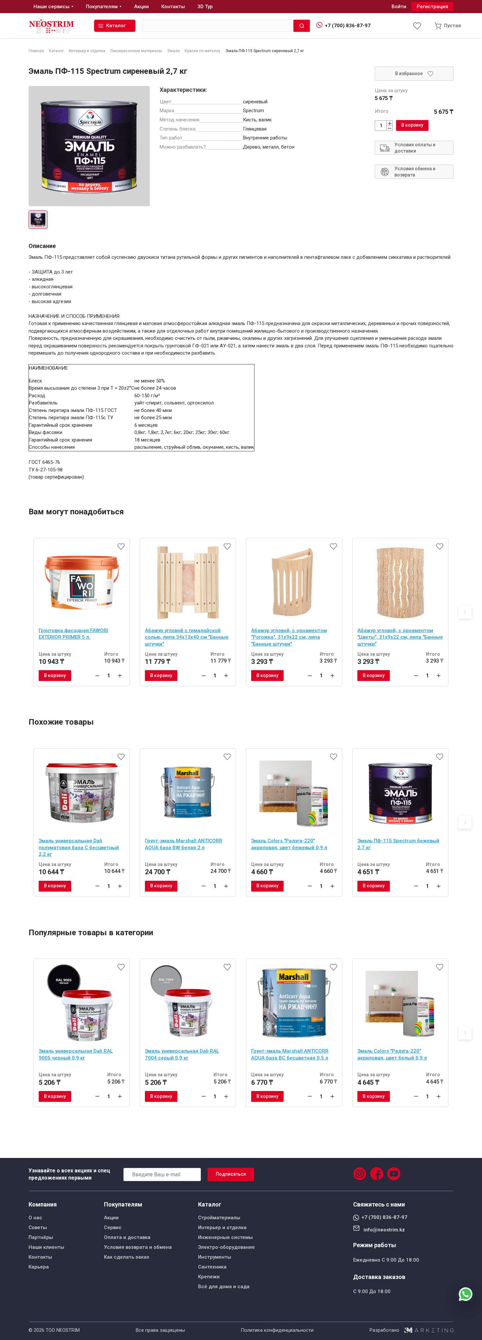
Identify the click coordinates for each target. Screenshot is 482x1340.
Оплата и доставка (127, 1237)
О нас (35, 1218)
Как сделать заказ (126, 1257)
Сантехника (212, 1267)
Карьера (39, 1267)
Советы (38, 1227)
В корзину (412, 125)
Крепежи (209, 1277)
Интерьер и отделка (222, 1227)
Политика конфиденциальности (277, 1330)
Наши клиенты (46, 1247)
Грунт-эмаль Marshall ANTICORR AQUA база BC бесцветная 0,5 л (290, 1054)
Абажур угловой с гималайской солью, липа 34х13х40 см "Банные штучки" (187, 637)
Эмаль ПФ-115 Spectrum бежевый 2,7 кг (398, 844)
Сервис (113, 1227)
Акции (111, 1218)
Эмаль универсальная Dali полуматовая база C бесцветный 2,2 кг (79, 847)
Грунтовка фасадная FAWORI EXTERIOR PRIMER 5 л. (73, 634)
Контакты (40, 1257)
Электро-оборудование (226, 1247)
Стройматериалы (219, 1218)
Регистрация (432, 7)
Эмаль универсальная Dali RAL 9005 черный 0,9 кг (76, 1054)
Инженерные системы (225, 1237)
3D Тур (205, 7)
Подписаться (231, 1174)
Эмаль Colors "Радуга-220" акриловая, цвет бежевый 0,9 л (289, 844)
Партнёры (41, 1237)
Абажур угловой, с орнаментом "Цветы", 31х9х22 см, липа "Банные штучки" (400, 637)
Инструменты (214, 1257)
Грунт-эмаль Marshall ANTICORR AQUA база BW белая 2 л (183, 844)
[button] (465, 612)
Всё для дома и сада (224, 1286)
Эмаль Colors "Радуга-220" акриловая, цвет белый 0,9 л (392, 1054)
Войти (399, 7)
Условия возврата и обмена (138, 1247)
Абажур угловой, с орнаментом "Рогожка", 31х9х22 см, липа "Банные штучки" (289, 637)
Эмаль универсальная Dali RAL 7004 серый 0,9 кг (182, 1054)
